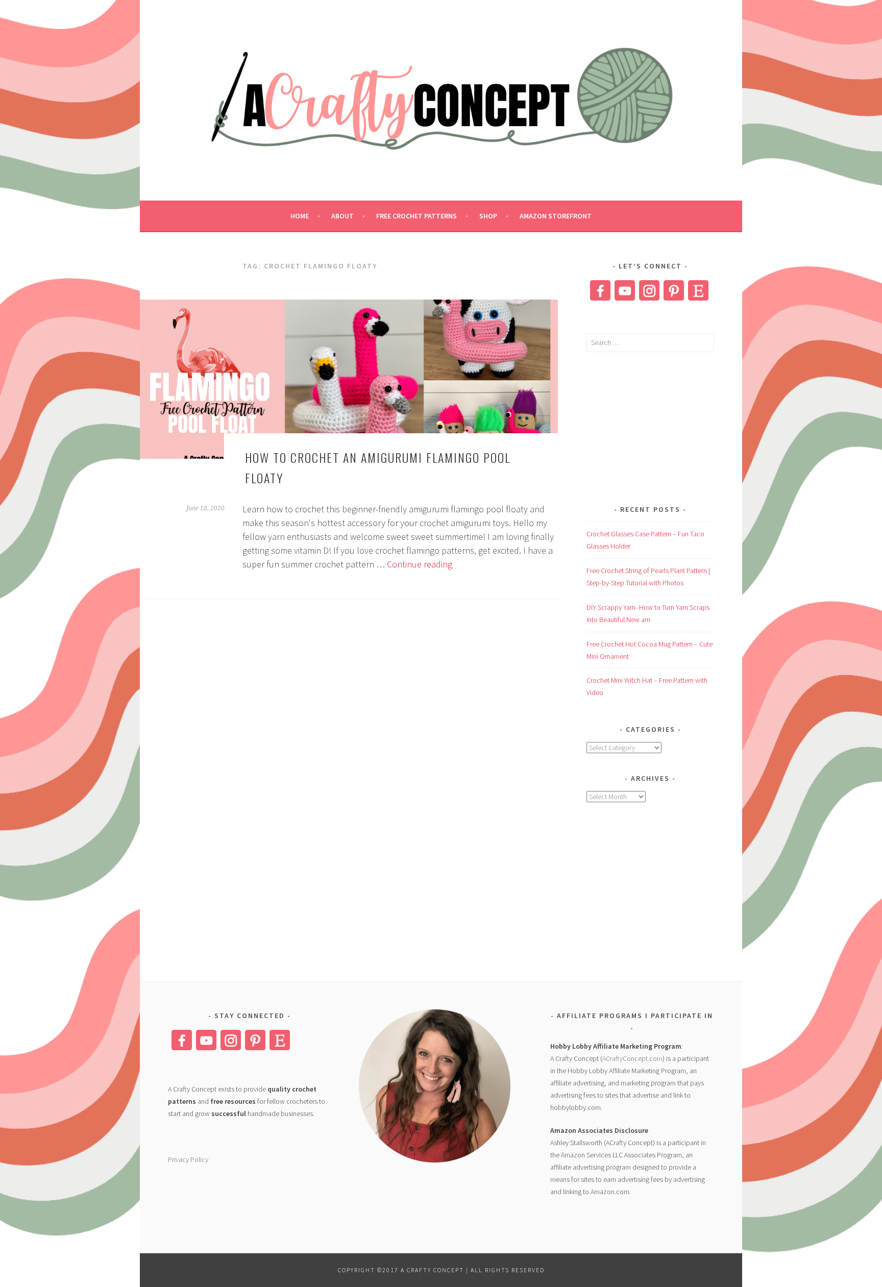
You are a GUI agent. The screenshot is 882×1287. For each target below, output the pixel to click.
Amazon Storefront (556, 215)
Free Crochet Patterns (416, 215)
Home (299, 215)
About (342, 215)
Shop (488, 215)
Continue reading (419, 564)
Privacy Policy (188, 1159)
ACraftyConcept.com (632, 1058)
